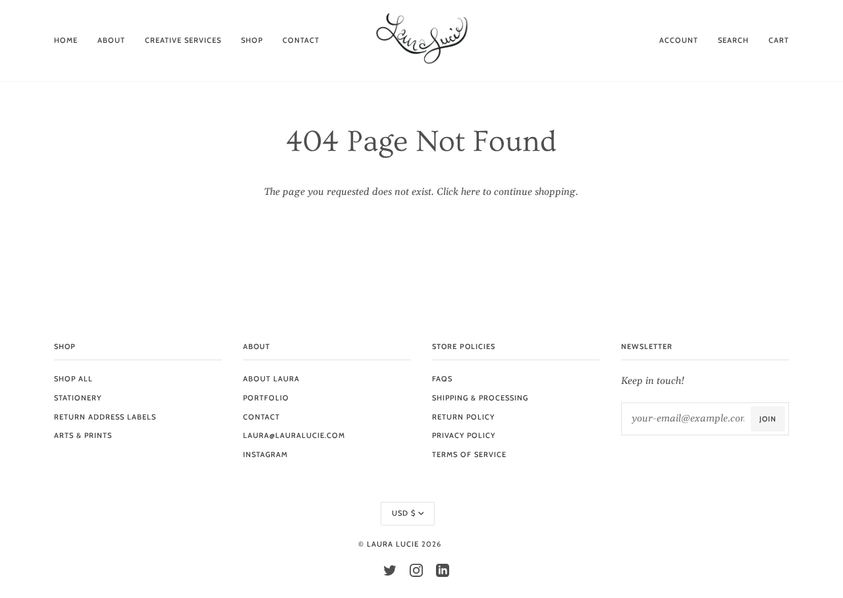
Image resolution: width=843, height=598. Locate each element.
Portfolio (266, 397)
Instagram (265, 454)
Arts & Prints (83, 435)
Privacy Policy (463, 435)
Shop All (73, 378)
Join (767, 418)
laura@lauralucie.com (294, 435)
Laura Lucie (393, 544)
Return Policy (463, 416)
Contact (261, 416)
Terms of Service (469, 454)
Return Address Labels (105, 416)
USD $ (404, 513)
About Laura (271, 378)
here (470, 192)
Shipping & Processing (480, 397)
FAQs (442, 378)
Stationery (77, 397)
